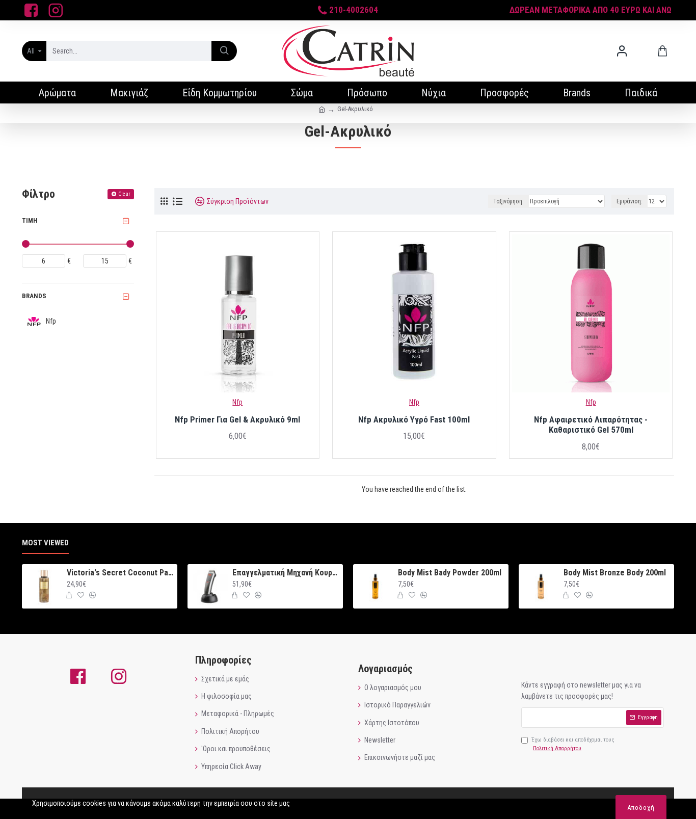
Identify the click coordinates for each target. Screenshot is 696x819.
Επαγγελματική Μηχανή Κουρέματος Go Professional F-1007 (285, 572)
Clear (124, 194)
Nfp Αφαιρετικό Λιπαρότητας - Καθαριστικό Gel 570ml (591, 424)
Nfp (237, 402)
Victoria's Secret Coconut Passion (120, 572)
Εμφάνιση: (630, 201)
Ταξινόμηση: (508, 201)
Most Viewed (45, 542)
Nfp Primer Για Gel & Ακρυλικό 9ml (237, 419)
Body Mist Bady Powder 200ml (449, 572)
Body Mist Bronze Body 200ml (615, 572)
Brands (34, 296)
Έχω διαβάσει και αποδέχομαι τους (572, 744)
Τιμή (30, 220)
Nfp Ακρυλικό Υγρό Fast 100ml (414, 419)
